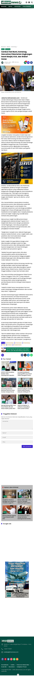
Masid (10, 345)
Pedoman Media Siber (23, 665)
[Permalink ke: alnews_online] (3, 62)
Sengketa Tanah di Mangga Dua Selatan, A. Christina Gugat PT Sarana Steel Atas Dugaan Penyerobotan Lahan (9, 501)
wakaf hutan (18, 345)
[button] (26, 2)
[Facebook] (22, 355)
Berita (3, 49)
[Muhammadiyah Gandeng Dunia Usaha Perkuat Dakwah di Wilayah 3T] (25, 382)
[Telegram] (28, 355)
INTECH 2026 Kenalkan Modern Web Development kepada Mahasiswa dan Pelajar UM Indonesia (8, 374)
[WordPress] (8, 659)
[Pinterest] (5, 659)
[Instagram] (11, 659)
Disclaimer (12, 667)
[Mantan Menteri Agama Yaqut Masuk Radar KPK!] (9, 509)
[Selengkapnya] (17, 641)
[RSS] (17, 659)
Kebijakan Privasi (21, 667)
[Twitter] (25, 355)
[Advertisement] (17, 27)
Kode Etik (3, 667)
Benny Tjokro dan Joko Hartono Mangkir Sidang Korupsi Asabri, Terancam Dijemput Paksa (24, 501)
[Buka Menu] (29, 2)
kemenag (27, 343)
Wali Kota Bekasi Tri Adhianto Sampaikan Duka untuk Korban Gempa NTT (24, 407)
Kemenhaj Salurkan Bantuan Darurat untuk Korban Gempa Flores (8, 390)
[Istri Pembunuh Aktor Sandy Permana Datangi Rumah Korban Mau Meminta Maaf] (24, 509)
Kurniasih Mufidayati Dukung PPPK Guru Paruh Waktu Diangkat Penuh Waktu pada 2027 (25, 374)
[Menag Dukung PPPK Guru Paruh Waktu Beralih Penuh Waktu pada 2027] (8, 399)
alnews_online (8, 62)
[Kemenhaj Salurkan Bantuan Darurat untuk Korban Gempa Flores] (8, 382)
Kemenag (8, 49)
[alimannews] (11, 2)
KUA (4, 345)
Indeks (12, 665)
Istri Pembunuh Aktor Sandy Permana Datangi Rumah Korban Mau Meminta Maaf (24, 517)
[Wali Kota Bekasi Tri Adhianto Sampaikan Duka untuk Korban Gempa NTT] (25, 399)
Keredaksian (4, 665)
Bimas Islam (10, 343)
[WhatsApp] (31, 355)
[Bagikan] (31, 62)
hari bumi (19, 343)
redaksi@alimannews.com (11, 652)
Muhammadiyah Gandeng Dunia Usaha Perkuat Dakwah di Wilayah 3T (25, 390)
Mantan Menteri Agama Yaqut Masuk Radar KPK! (9, 517)
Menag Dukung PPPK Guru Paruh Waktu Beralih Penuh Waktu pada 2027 (8, 407)
